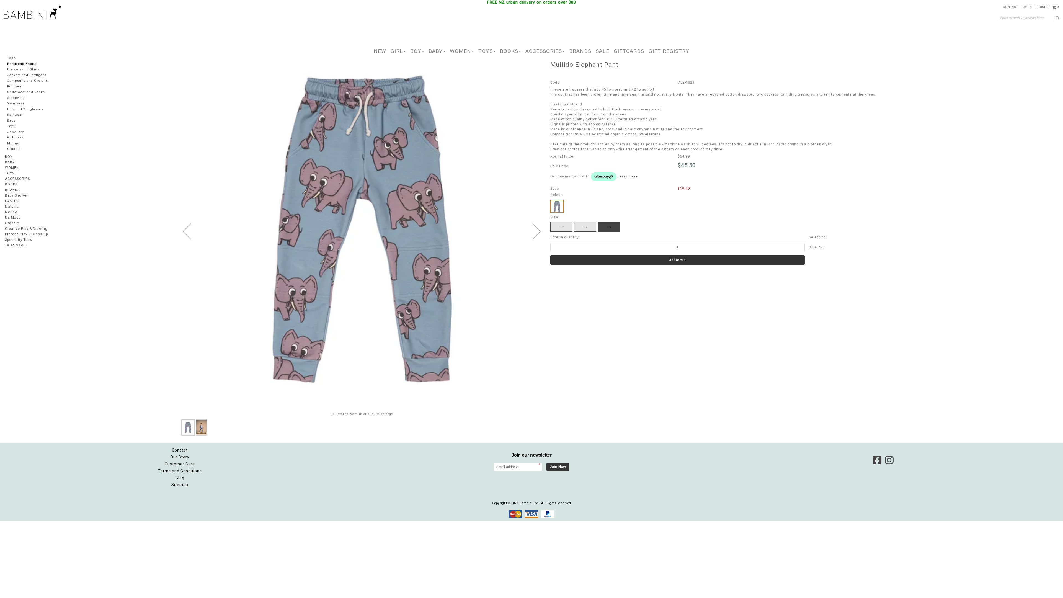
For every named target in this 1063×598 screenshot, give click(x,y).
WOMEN (460, 51)
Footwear (15, 86)
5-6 (609, 227)
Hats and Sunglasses (25, 109)
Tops (11, 58)
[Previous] (187, 231)
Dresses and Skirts (23, 69)
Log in (1026, 7)
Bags (11, 120)
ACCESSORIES (543, 51)
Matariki (12, 206)
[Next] (537, 231)
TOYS (485, 51)
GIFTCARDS (629, 51)
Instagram (889, 460)
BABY (436, 51)
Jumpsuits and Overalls (27, 81)
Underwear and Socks (26, 92)
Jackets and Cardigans (27, 75)
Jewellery (15, 132)
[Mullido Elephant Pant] (188, 427)
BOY (415, 51)
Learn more (628, 176)
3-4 (585, 227)
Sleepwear (16, 98)
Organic (14, 149)
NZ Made (13, 218)
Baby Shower (16, 195)
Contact (1010, 7)
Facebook (877, 460)
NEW (380, 51)
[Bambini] (32, 13)
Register (1042, 7)
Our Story (179, 457)
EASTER (12, 201)
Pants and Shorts (22, 64)
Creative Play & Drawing (26, 229)
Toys (11, 126)
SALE (602, 51)
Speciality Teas (18, 240)
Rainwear (15, 115)
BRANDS (580, 51)
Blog (180, 478)
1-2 (561, 227)
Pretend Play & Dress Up (26, 234)
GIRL (397, 51)
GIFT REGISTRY (669, 51)
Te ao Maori (15, 245)
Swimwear (15, 103)
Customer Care (180, 464)
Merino (13, 143)
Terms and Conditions (180, 471)
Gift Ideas (15, 137)
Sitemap (179, 485)
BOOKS (509, 51)
